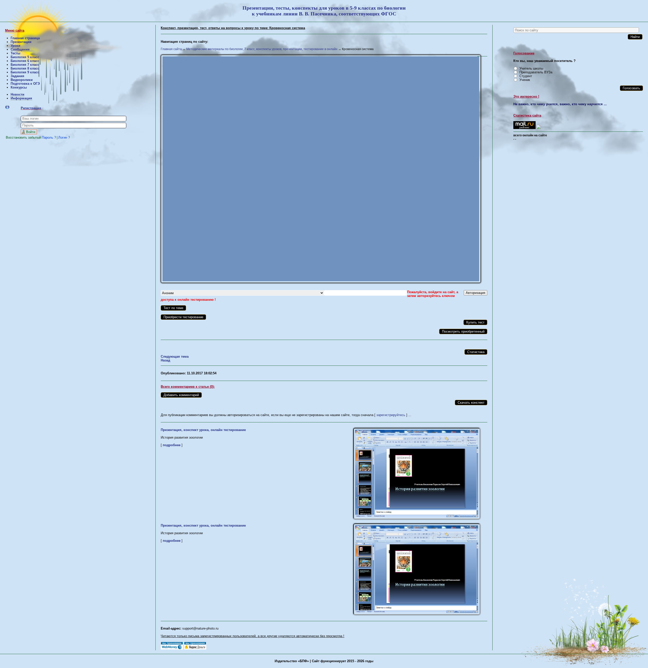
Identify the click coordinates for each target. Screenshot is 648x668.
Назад (165, 360)
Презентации (21, 42)
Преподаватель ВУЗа (535, 72)
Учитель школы (531, 68)
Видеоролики (22, 80)
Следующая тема (175, 356)
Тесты (15, 53)
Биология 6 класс (25, 61)
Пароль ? (49, 137)
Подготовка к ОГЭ (25, 83)
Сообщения (20, 49)
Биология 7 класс (25, 65)
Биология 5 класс (25, 57)
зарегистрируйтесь (390, 415)
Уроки (15, 46)
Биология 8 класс (25, 68)
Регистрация (31, 108)
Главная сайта (171, 49)
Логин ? (64, 137)
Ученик (524, 80)
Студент (525, 76)
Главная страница (25, 38)
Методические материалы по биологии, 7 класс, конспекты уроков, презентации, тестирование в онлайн (261, 49)
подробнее (171, 445)
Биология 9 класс (25, 72)
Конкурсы (19, 87)
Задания (17, 76)
